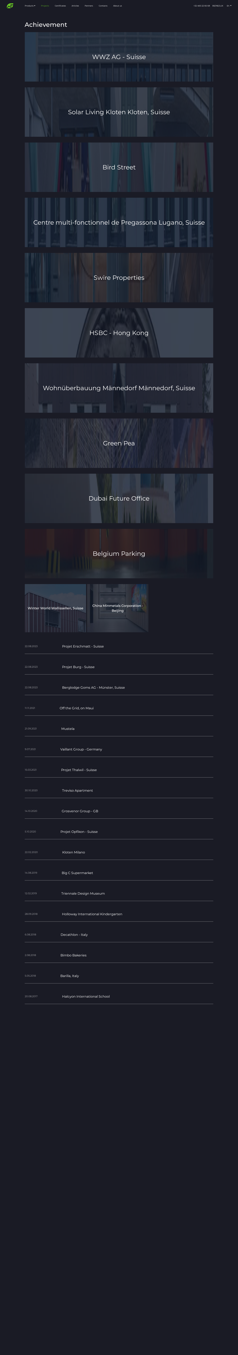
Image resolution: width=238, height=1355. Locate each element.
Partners (89, 6)
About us (117, 6)
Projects (45, 6)
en (228, 6)
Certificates (60, 6)
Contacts (103, 6)
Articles (75, 6)
